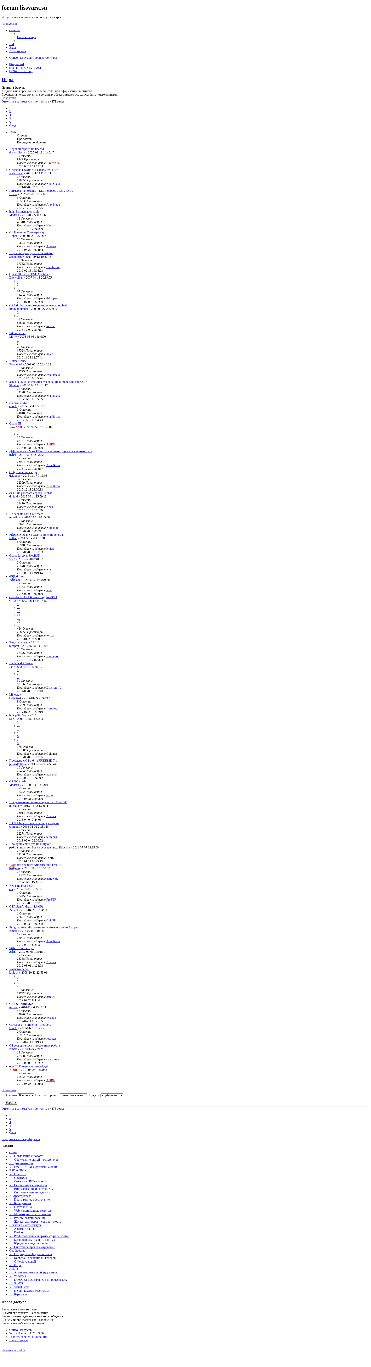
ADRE (50, 444)
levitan (13, 538)
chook (13, 406)
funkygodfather (18, 308)
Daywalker (16, 277)
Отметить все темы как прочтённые (25, 101)
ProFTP (51, 899)
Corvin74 (15, 698)
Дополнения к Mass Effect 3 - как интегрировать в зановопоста (50, 451)
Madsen (14, 215)
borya (49, 795)
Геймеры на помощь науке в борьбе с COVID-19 (41, 190)
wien (12, 559)
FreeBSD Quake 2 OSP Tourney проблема (36, 534)
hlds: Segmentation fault (24, 211)
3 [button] (10, 115)
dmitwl (13, 496)
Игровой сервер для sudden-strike (31, 253)
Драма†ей (15, 579)
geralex (50, 996)
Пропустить (9, 23)
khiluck (13, 972)
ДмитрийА (53, 687)
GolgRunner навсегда (23, 472)
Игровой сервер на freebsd (26, 149)
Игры (8, 79)
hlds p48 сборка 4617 (22, 715)
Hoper (13, 235)
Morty (13, 336)
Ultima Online (18, 361)
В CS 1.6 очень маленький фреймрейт (34, 823)
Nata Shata (16, 173)
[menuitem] (26, 37)
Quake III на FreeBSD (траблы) (29, 274)
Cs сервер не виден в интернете (30, 1024)
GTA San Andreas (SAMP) (26, 906)
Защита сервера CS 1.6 (24, 642)
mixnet (13, 1007)
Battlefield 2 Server (21, 663)
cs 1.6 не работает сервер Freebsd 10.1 (34, 493)
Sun (11, 718)
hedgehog (15, 868)
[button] (13, 125)
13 (18, 611)
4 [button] (10, 118)
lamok (13, 930)
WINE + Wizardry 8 (21, 948)
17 (18, 625)
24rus (12, 951)
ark (11, 889)
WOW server (17, 333)
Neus (49, 225)
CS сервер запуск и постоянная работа (34, 1045)
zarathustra (15, 256)
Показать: (11, 1095)
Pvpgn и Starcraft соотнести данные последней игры (43, 927)
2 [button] (10, 111)
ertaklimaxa (53, 374)
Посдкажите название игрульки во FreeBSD (38, 802)
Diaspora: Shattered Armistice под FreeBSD (36, 864)
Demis (13, 194)
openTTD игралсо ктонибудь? (28, 1066)
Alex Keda (53, 204)
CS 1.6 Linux (17, 576)
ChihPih (51, 920)
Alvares (51, 246)
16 (18, 621)
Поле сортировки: (47, 1095)
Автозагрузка (18, 402)
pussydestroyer (18, 764)
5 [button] (10, 122)
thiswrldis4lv (17, 152)
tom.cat (50, 326)
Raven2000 (53, 162)
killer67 (51, 354)
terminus (14, 826)
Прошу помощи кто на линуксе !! (31, 844)
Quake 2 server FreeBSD (24, 555)
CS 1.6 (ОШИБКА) (21, 1003)
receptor (14, 645)
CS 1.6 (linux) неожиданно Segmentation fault (38, 305)
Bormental (15, 364)
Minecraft (15, 694)
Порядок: (94, 1095)
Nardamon (52, 527)
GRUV (13, 600)
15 (18, 618)
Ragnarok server (19, 969)
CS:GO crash (17, 781)
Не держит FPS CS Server (26, 513)
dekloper (51, 298)
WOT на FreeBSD (21, 885)
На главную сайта (13, 1350)
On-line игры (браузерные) (26, 232)
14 (18, 614)
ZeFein (13, 910)
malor (12, 454)
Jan (11, 666)
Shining (14, 385)
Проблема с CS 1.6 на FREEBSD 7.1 (33, 760)
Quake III (15, 423)
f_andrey (51, 708)
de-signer (14, 805)
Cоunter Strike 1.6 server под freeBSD (33, 597)
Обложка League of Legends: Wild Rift (33, 169)
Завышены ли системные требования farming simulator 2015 (48, 381)
